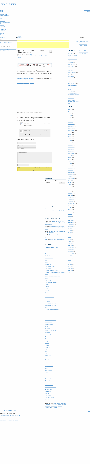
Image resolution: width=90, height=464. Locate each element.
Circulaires (19, 37)
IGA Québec (47, 301)
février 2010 (70, 218)
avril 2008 (70, 264)
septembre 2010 (71, 203)
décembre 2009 (71, 222)
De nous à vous (48, 389)
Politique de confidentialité (14, 415)
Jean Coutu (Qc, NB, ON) (50, 305)
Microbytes (47, 328)
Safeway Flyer (48, 407)
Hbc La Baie (47, 295)
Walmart (1, 17)
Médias (16, 420)
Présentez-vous (3, 29)
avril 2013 (70, 140)
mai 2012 (69, 161)
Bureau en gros (48, 264)
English (77, 41)
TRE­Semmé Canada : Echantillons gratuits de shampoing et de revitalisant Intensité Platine (55, 228)
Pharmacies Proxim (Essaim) (51, 334)
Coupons (2, 23)
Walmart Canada (48, 370)
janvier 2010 (70, 220)
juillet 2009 (70, 232)
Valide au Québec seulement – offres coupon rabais (73, 102)
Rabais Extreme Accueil (8, 410)
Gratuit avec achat (71, 83)
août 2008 (70, 255)
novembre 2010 (71, 199)
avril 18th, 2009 (47, 130)
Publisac (47, 343)
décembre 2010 (71, 197)
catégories (2, 37)
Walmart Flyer (57, 403)
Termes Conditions (4, 415)
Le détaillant (3, 42)
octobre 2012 (70, 151)
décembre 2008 (71, 247)
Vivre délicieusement (49, 397)
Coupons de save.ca (83, 40)
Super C (47, 359)
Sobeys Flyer (60, 404)
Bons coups (2, 21)
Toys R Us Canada (49, 366)
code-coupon (70, 62)
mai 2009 (69, 237)
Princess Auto (48, 338)
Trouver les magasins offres (51, 180)
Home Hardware (48, 299)
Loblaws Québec (48, 318)
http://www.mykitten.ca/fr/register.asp (25, 83)
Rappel (69, 89)
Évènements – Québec (72, 80)
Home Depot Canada (49, 297)
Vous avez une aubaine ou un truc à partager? (54, 210)
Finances (2, 27)
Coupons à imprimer (83, 45)
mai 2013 (69, 138)
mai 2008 (69, 262)
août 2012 (70, 155)
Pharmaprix (47, 336)
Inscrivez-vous (87, 10)
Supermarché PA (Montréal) (50, 361)
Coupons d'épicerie (83, 44)
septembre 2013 (71, 130)
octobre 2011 (70, 176)
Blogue (1, 10)
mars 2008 (70, 266)
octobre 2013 (70, 128)
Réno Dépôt (47, 349)
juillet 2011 (70, 182)
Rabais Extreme (8, 4)
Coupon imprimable (72, 72)
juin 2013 (69, 136)
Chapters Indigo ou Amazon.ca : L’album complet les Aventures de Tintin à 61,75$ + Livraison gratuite (55, 223)
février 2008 (70, 268)
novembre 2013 (71, 126)
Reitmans (47, 345)
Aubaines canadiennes (72, 55)
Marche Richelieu (48, 322)
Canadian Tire (48, 268)
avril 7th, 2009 (47, 123)
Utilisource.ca (48, 395)
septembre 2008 (71, 253)
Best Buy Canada (48, 255)
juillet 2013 (70, 134)
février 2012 (70, 168)
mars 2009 (70, 241)
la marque (9, 42)
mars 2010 (70, 216)
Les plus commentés (4, 51)
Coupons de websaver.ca (84, 41)
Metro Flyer (60, 406)
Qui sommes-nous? (49, 208)
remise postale (71, 91)
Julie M (30, 54)
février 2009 (70, 243)
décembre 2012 (71, 147)
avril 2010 (70, 214)
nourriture (36, 112)
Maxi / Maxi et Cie (49, 324)
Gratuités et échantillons (5, 22)
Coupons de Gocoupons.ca (84, 42)
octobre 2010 (70, 201)
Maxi (1, 18)
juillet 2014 (70, 109)
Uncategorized (71, 98)
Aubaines (2, 33)
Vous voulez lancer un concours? (52, 215)
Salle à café (2, 30)
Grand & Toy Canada (49, 292)
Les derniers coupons (4, 50)
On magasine (2, 26)
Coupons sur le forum (83, 50)
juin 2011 (69, 184)
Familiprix (47, 286)
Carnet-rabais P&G (49, 385)
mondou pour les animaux (50, 330)
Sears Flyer (48, 404)
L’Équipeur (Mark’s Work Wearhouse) (52, 309)
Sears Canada (48, 355)
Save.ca (47, 393)
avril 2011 (70, 188)
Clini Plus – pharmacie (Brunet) (51, 270)
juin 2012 (69, 159)
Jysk (46, 307)
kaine (46, 239)
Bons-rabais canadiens (28, 55)
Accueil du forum (3, 14)
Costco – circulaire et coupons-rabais (52, 276)
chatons (23, 112)
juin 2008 (69, 260)
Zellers (46, 372)
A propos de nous (10, 420)
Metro (46, 326)
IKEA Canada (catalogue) (50, 303)
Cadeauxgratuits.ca (49, 382)
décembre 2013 (71, 124)
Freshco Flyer (54, 404)
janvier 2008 (70, 270)
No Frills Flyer (54, 406)
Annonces (70, 53)
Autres (1, 19)
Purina (40, 112)
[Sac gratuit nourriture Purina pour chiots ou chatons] (34, 68)
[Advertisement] (43, 40)
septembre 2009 (71, 228)
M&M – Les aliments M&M (50, 320)
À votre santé (48, 378)
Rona (46, 351)
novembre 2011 (71, 174)
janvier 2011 (70, 195)
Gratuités (19, 36)
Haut (89, 411)
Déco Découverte (48, 280)
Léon (46, 315)
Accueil (1, 8)
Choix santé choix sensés (50, 387)
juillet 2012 (70, 157)
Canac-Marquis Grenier (50, 266)
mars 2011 (70, 191)
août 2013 (70, 132)
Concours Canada (71, 64)
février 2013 (70, 145)
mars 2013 (70, 142)
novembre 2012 (71, 149)
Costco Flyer (63, 403)
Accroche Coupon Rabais (50, 380)
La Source (47, 311)
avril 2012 (70, 163)
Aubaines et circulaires (4, 15)
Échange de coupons (83, 52)
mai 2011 (69, 186)
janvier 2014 (70, 122)
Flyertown (47, 288)
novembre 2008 (71, 249)
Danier (46, 278)
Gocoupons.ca (48, 391)
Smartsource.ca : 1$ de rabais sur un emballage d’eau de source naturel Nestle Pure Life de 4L (55, 236)
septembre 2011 (71, 178)
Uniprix (46, 368)
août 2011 (70, 180)
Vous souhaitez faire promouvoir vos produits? (54, 212)
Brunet (46, 262)
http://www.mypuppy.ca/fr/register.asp (25, 78)
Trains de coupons (82, 53)
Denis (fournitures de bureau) (51, 282)
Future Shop (47, 290)
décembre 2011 (71, 172)
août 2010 (70, 205)
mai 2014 (69, 113)
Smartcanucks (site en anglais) (51, 247)
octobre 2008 (70, 251)
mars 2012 (70, 165)
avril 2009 (70, 239)
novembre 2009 (71, 224)
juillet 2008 (70, 257)
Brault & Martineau (49, 258)
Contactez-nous (87, 11)
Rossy (46, 353)
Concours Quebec (71, 66)
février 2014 (70, 119)
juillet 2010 (70, 207)
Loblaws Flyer (54, 407)
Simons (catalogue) (49, 357)
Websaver (47, 399)
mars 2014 (70, 117)
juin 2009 (69, 234)
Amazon (47, 253)
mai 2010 (69, 211)
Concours (2, 25)
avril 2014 (70, 115)
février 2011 (70, 193)
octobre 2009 (70, 226)
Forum (1, 11)
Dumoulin (47, 284)
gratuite (31, 112)
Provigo (46, 341)
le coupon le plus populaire (8, 49)
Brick (46, 260)
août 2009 (70, 230)
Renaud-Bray (47, 347)
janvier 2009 (70, 245)
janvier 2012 (70, 170)
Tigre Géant (47, 364)
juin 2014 (69, 111)
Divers (69, 74)
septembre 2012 (71, 153)
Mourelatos (47, 332)
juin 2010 (69, 209)
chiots (27, 112)
